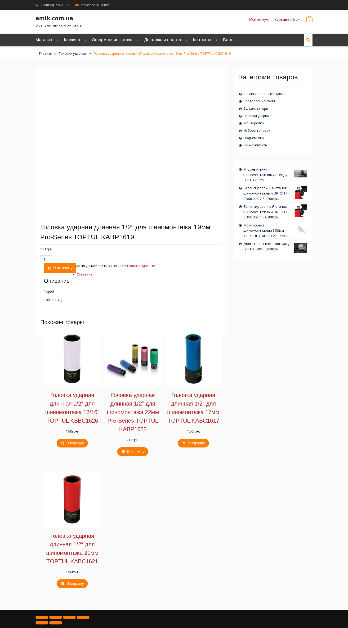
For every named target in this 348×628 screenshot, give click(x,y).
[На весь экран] (69, 617)
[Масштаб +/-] (83, 617)
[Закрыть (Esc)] (42, 617)
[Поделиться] (55, 617)
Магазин (44, 39)
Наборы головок (256, 130)
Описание (84, 274)
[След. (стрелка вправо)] (55, 622)
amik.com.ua (54, 18)
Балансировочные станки (264, 93)
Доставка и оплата (162, 39)
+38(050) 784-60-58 (55, 5)
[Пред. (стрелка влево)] (42, 622)
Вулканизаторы (255, 108)
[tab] (84, 274)
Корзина (72, 39)
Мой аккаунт (259, 19)
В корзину (63, 268)
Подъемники (253, 138)
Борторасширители (259, 101)
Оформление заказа (112, 39)
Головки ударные (73, 53)
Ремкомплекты (255, 145)
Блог (227, 39)
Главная (45, 53)
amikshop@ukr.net (95, 5)
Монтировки (253, 123)
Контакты (202, 39)
